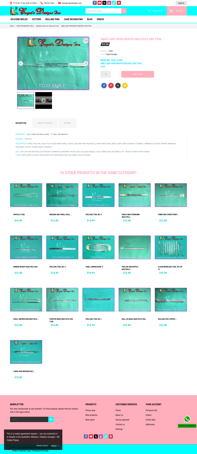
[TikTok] (114, 3)
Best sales (90, 419)
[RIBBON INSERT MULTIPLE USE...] (38, 241)
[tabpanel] (53, 63)
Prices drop (90, 410)
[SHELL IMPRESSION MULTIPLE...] (38, 293)
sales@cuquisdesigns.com (72, 3)
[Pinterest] (119, 3)
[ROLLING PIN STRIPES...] (183, 293)
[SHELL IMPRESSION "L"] (110, 241)
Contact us (120, 424)
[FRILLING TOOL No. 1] (110, 293)
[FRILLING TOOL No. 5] (74, 241)
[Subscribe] (51, 419)
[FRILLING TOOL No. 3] (110, 189)
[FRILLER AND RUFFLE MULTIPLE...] (147, 241)
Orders (148, 415)
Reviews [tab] (67, 123)
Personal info (151, 410)
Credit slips (150, 419)
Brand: (103, 54)
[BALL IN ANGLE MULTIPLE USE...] (147, 293)
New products (91, 415)
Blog (89, 19)
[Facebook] (95, 3)
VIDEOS (100, 19)
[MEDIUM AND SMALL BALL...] (74, 189)
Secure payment (122, 419)
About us (119, 415)
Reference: (104, 51)
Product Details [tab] (45, 123)
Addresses (150, 424)
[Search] (124, 11)
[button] (104, 85)
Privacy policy (42, 446)
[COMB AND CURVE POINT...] (183, 189)
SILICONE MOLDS (19, 19)
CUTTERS (37, 18)
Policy (118, 410)
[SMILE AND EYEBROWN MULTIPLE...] (147, 189)
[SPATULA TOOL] (38, 189)
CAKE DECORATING (73, 19)
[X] (104, 3)
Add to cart (138, 74)
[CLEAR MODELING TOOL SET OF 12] (183, 241)
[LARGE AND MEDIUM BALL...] (38, 346)
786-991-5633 (49, 3)
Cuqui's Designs (111, 54)
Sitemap (119, 429)
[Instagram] (109, 3)
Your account (153, 404)
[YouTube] (100, 3)
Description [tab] (21, 123)
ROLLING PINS (52, 19)
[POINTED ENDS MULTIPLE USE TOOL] (74, 293)
